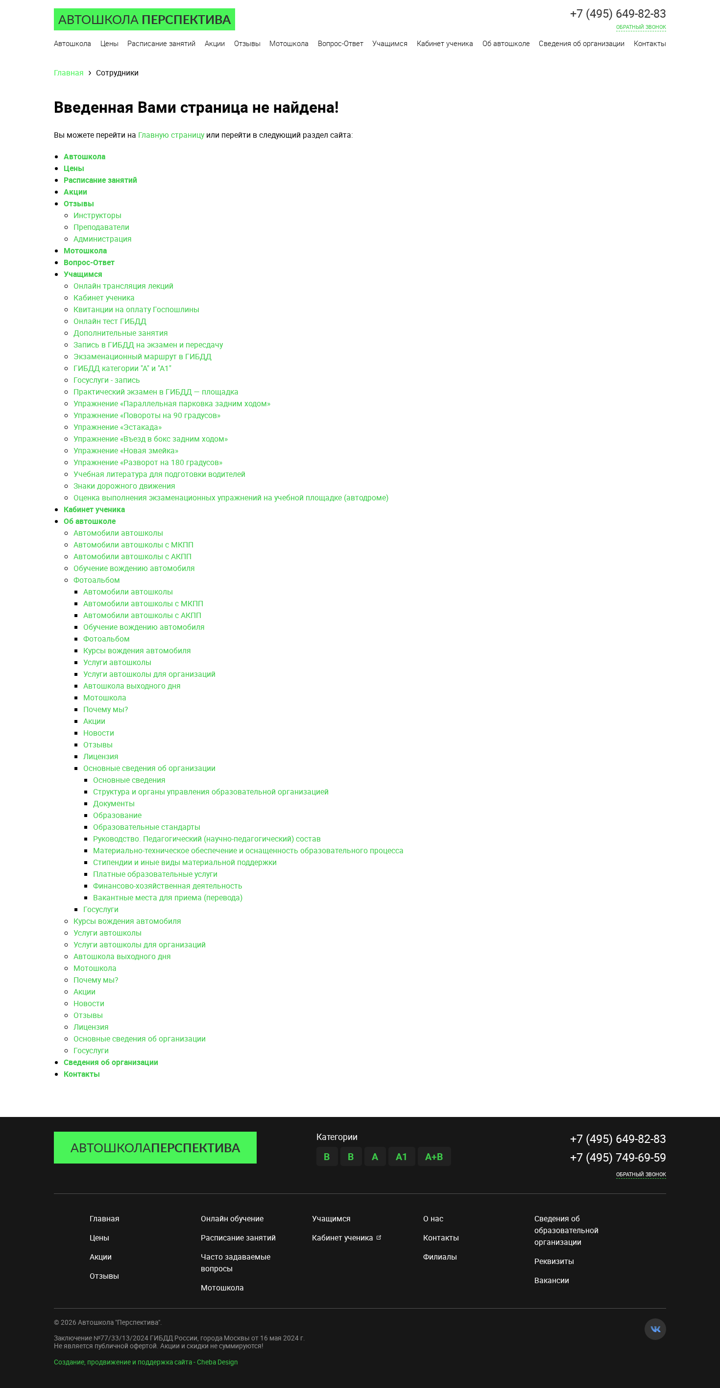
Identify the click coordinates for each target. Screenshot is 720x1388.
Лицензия (101, 756)
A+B (434, 1156)
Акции (75, 191)
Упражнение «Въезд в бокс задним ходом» (150, 438)
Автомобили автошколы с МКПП (133, 544)
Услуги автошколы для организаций (149, 674)
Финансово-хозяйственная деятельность (167, 885)
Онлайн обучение (232, 1218)
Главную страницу (171, 134)
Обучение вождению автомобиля (134, 568)
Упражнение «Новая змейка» (125, 450)
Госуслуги (101, 909)
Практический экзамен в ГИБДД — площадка (156, 391)
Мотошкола (85, 250)
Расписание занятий (100, 179)
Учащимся (83, 274)
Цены (74, 168)
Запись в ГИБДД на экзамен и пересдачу (148, 344)
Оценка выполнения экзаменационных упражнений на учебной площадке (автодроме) (230, 497)
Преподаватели (101, 227)
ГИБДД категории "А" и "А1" (122, 368)
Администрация (102, 238)
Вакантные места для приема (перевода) (167, 897)
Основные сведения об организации (149, 768)
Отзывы (79, 203)
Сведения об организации (111, 1062)
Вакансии (551, 1280)
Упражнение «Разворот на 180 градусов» (147, 462)
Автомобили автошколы (118, 532)
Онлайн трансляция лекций (123, 285)
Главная (105, 1218)
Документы (114, 803)
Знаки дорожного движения (124, 485)
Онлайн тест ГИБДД (109, 321)
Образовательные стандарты (146, 826)
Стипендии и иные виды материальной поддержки (185, 862)
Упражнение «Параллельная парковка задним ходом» (171, 403)
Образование (117, 815)
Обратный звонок (641, 1174)
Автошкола (84, 156)
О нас (433, 1218)
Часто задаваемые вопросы (235, 1262)
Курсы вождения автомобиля (137, 650)
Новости (98, 732)
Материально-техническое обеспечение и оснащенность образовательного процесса (248, 850)
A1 (402, 1156)
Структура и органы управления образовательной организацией (211, 791)
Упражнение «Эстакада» (117, 426)
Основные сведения (129, 779)
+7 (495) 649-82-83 (618, 13)
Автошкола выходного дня (132, 685)
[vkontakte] (655, 1329)
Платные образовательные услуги (155, 873)
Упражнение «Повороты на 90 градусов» (146, 415)
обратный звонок (641, 26)
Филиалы (440, 1256)
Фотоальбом (96, 579)
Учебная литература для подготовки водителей (159, 474)
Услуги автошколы (117, 662)
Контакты (82, 1073)
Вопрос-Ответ (89, 262)
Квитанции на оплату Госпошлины (136, 309)
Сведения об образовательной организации (566, 1230)
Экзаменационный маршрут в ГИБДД (142, 356)
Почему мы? (105, 709)
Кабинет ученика (104, 297)
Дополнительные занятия (120, 332)
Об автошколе (90, 521)
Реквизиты (554, 1261)
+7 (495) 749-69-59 (618, 1157)
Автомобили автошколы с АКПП (132, 556)
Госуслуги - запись (106, 379)
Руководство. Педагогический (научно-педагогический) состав (207, 838)
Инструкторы (97, 215)
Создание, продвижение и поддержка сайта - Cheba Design (146, 1362)
